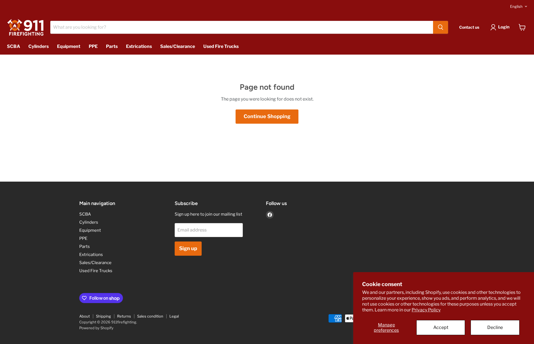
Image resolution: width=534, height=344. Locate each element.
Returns (124, 316)
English (516, 6)
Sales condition (150, 316)
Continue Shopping (267, 116)
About (84, 316)
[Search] (440, 27)
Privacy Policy (426, 310)
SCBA (13, 46)
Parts (112, 46)
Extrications (139, 46)
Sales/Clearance (177, 46)
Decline (495, 327)
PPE (93, 46)
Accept (440, 327)
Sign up (188, 248)
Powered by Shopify (96, 328)
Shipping (103, 316)
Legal (174, 316)
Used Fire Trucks (221, 46)
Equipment (68, 46)
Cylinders (38, 46)
